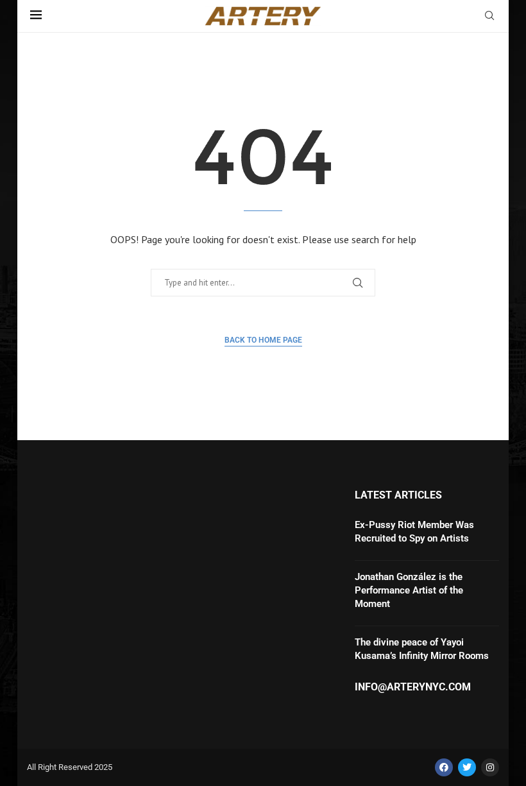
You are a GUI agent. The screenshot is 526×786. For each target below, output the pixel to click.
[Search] (489, 16)
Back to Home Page (263, 340)
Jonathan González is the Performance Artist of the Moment (409, 590)
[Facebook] (444, 767)
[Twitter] (467, 767)
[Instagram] (490, 767)
